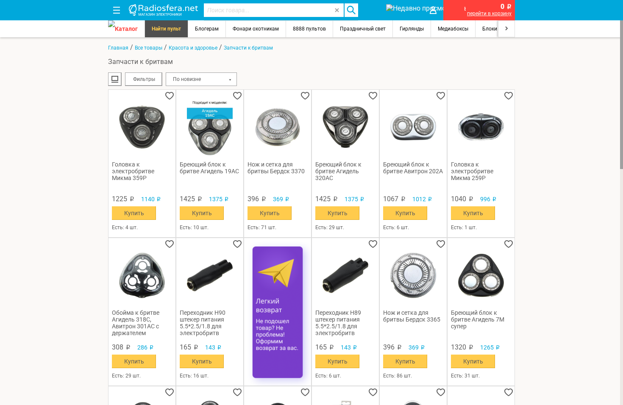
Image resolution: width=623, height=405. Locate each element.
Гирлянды (412, 29)
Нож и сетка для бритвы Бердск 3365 (411, 316)
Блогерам (207, 29)
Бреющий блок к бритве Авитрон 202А (413, 168)
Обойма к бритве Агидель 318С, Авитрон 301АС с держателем (135, 322)
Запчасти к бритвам (248, 48)
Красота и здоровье (193, 48)
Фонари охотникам (256, 29)
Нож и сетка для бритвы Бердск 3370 (276, 168)
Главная (118, 48)
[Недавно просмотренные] (402, 10)
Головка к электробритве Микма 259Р (472, 171)
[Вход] (433, 10)
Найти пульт (166, 29)
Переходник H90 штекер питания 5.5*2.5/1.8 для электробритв (202, 322)
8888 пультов (309, 29)
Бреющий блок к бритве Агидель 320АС (338, 171)
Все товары (148, 48)
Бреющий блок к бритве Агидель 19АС (209, 168)
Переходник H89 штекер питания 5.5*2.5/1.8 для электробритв (338, 322)
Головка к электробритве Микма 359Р (133, 171)
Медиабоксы (453, 29)
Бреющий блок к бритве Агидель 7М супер (477, 319)
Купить (134, 213)
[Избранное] (372, 10)
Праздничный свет (363, 29)
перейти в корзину (489, 14)
